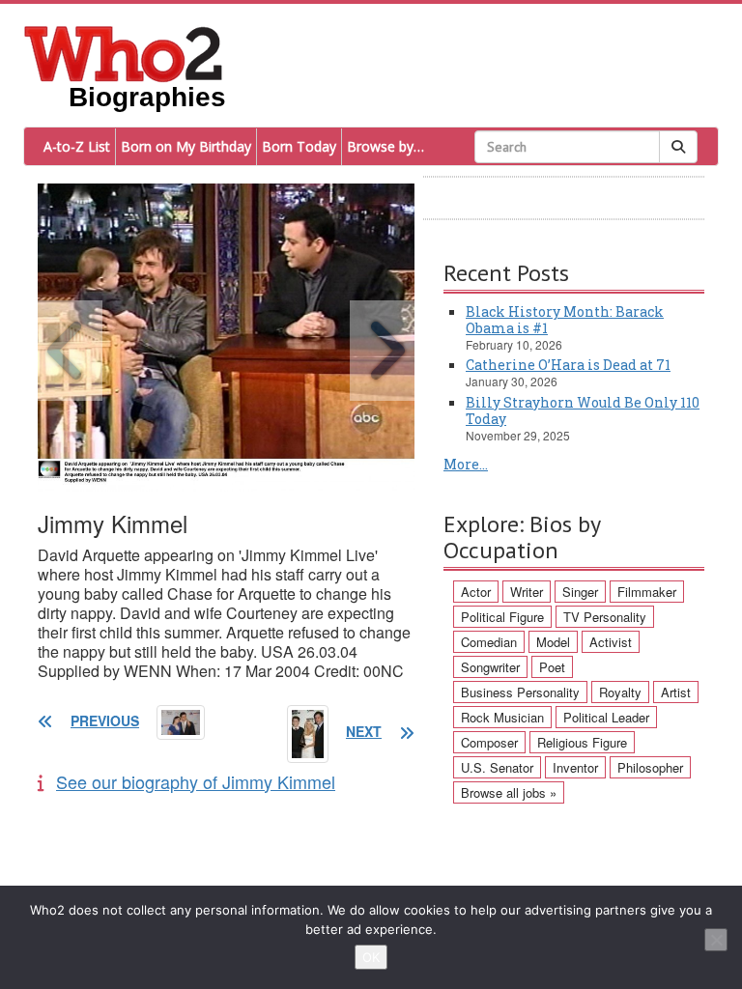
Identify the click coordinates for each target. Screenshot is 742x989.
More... (465, 464)
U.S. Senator (497, 767)
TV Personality (604, 617)
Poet (552, 667)
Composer (489, 742)
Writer (526, 591)
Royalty (620, 692)
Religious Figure (582, 742)
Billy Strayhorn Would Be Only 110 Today (582, 410)
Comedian (489, 642)
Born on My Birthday (186, 146)
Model (553, 642)
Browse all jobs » (508, 792)
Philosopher (650, 767)
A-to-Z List (76, 146)
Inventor (575, 767)
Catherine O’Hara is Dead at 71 (568, 364)
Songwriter (490, 667)
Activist (610, 642)
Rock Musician (502, 717)
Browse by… (385, 146)
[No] (716, 939)
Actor (476, 591)
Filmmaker (646, 591)
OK (371, 957)
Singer (580, 591)
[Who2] (123, 52)
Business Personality (520, 692)
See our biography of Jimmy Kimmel (195, 781)
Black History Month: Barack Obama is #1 (565, 319)
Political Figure (502, 617)
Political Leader (606, 717)
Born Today (299, 146)
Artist (676, 692)
